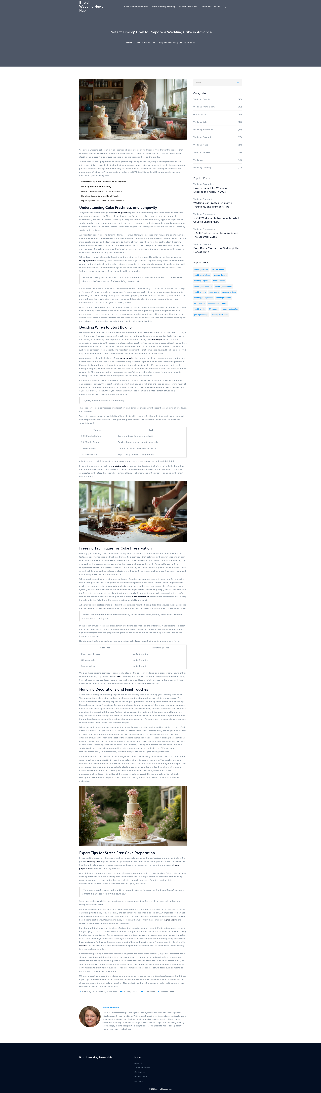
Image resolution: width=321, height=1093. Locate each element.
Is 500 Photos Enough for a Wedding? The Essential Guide (215, 234)
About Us (138, 1062)
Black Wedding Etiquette (136, 6)
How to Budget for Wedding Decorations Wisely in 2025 (210, 189)
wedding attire (219, 281)
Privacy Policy (140, 1076)
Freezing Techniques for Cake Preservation (101, 191)
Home (129, 42)
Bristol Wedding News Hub (91, 6)
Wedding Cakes (130, 991)
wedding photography (203, 286)
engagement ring (229, 292)
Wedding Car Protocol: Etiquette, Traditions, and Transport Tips (212, 204)
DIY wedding (213, 309)
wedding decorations (223, 286)
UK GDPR (138, 1081)
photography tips (201, 315)
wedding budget (218, 269)
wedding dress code (220, 315)
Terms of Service (142, 1067)
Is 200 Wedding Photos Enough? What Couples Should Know (216, 219)
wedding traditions (223, 298)
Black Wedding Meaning (163, 6)
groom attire (199, 303)
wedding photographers (217, 303)
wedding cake (199, 309)
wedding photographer (203, 298)
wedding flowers (220, 275)
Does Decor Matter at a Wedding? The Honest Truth (216, 249)
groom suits (214, 292)
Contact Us (139, 1071)
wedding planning (201, 269)
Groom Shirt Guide (188, 6)
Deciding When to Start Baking (96, 186)
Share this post (167, 991)
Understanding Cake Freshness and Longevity (103, 181)
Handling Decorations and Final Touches (101, 195)
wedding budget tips (230, 309)
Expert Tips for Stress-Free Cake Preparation (102, 200)
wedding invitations (202, 275)
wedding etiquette (202, 281)
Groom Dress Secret (210, 6)
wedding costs (200, 292)
